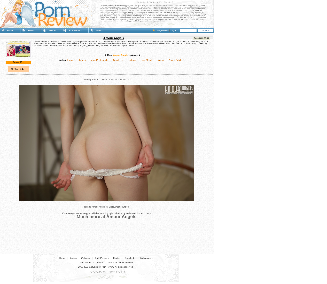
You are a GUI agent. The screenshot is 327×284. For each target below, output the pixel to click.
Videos (161, 60)
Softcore (132, 60)
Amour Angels (113, 38)
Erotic (70, 60)
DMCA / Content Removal (120, 262)
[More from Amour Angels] (106, 203)
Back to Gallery (99, 79)
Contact (99, 262)
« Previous (114, 79)
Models (99, 30)
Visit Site (19, 69)
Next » (126, 79)
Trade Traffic (84, 262)
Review (31, 30)
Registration (163, 30)
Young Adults (175, 60)
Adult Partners (75, 30)
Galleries (52, 30)
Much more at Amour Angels (106, 216)
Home (10, 30)
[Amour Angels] (18, 60)
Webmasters (146, 258)
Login (173, 30)
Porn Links (130, 258)
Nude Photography (99, 60)
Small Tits (118, 60)
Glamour (81, 60)
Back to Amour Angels (94, 207)
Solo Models (147, 60)
